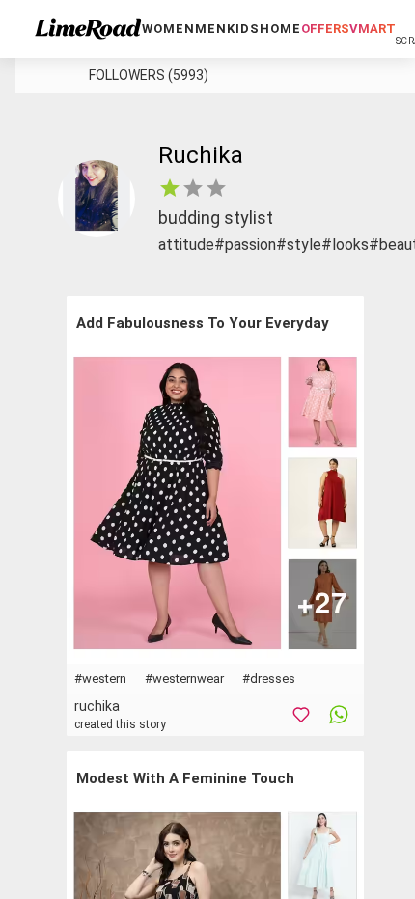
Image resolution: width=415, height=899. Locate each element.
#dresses (268, 678)
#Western (100, 678)
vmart (372, 28)
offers (325, 28)
